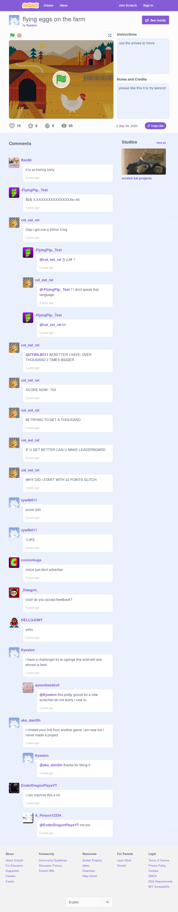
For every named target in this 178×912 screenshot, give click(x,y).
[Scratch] (30, 5)
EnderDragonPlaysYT (39, 785)
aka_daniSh (31, 720)
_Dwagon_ (30, 589)
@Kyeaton (48, 694)
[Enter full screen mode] (110, 35)
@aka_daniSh (51, 764)
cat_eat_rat (30, 219)
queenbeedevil (47, 684)
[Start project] (12, 35)
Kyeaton (31, 25)
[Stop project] (19, 35)
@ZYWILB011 (37, 354)
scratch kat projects (137, 178)
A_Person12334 (48, 815)
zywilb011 (29, 499)
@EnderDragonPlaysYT (59, 824)
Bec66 (26, 159)
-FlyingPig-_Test (34, 189)
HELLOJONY (32, 619)
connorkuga (31, 559)
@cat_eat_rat (50, 259)
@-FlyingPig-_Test (55, 289)
